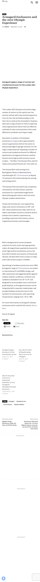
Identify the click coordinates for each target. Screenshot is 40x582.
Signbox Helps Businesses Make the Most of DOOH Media (9, 423)
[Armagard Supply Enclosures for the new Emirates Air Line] (9, 342)
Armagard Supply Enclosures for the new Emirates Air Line (9, 352)
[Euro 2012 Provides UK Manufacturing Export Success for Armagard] (26, 342)
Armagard (15, 141)
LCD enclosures (22, 175)
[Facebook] (11, 32)
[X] (16, 32)
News (4, 14)
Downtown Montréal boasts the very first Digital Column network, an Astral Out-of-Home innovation (29, 425)
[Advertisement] (20, 457)
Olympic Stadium (19, 404)
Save (22, 32)
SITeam (6, 27)
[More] (32, 32)
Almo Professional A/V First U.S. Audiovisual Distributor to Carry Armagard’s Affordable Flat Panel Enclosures (9, 382)
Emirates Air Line (21, 401)
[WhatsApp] (27, 32)
